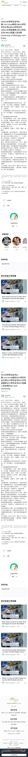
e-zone (16, 741)
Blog (12, 741)
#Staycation (12, 733)
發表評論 (5, 264)
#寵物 (5, 731)
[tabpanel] (14, 9)
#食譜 (18, 731)
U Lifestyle (6, 739)
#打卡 (13, 731)
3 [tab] (15, 10)
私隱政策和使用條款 (15, 751)
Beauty (19, 739)
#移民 (18, 733)
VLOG (6, 713)
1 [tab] (11, 10)
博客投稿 (13, 715)
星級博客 (17, 713)
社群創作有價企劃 (6, 5)
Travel (11, 739)
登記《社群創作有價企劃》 (17, 182)
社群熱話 (16, 5)
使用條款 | (16, 743)
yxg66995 (7, 45)
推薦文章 (11, 713)
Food (23, 739)
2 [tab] (13, 10)
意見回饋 (23, 713)
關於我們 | (6, 743)
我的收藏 (16, 722)
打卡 (9, 187)
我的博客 (13, 724)
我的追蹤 (22, 722)
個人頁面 (4, 722)
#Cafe (22, 731)
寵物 (23, 187)
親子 (19, 187)
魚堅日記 (6, 247)
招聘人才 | (11, 745)
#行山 (9, 731)
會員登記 (24, 2)
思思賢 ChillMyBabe (16, 247)
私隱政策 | (22, 743)
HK (15, 739)
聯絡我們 (16, 745)
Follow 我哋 (5, 193)
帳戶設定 (10, 722)
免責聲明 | (11, 743)
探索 (2, 713)
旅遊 (2, 19)
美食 (16, 187)
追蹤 (24, 46)
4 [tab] (17, 10)
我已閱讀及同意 (14, 755)
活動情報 (8, 188)
